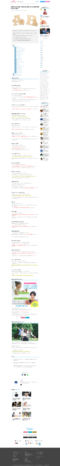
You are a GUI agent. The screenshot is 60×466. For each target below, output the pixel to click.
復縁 (46, 88)
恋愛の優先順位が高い (18, 67)
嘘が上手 (17, 63)
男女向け (23, 10)
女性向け (47, 87)
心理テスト (42, 89)
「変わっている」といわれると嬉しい (20, 50)
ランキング (27, 449)
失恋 (41, 48)
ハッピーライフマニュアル (32, 449)
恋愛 (19, 10)
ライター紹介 (37, 449)
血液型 (26, 10)
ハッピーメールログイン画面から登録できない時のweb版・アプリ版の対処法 (45, 16)
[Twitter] (25, 375)
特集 (41, 63)
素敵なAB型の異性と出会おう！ (17, 73)
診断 (41, 67)
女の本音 (44, 87)
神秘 (41, 65)
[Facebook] (22, 375)
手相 (43, 90)
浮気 (48, 91)
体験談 (47, 84)
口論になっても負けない (18, 59)
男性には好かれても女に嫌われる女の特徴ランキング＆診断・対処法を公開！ (26, 409)
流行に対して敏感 (17, 55)
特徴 (17, 10)
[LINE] (27, 375)
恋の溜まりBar (45, 89)
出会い (41, 15)
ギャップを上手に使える (18, 71)
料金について (14, 455)
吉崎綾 (43, 86)
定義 (41, 52)
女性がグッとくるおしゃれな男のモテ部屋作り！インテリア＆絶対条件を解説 (16, 409)
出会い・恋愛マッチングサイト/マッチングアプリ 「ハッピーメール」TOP (18, 452)
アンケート (42, 41)
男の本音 (44, 93)
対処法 (43, 88)
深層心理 (41, 92)
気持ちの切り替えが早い (18, 69)
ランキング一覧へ (45, 38)
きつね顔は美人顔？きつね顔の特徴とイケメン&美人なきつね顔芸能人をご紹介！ (26, 419)
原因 (41, 86)
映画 (43, 91)
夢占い (46, 86)
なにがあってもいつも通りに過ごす (20, 62)
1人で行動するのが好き (18, 47)
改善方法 (46, 90)
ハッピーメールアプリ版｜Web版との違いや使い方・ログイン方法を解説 (45, 36)
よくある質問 (14, 456)
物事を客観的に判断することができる (20, 51)
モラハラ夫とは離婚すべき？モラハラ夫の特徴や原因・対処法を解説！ (16, 419)
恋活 (41, 90)
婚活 (41, 50)
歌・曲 (46, 91)
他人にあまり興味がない (18, 58)
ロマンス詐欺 (42, 84)
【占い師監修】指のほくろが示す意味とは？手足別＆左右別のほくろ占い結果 (44, 26)
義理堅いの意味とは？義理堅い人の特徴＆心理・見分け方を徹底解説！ (26, 399)
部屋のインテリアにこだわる (19, 54)
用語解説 (41, 93)
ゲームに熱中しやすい (18, 56)
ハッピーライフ (23, 449)
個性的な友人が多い (18, 60)
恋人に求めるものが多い (18, 68)
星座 (41, 91)
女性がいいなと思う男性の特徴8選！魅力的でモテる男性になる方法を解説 (16, 399)
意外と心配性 (17, 64)
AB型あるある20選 (16, 46)
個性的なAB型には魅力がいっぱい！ (18, 75)
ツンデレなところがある (18, 72)
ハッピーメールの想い (15, 454)
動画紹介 (44, 85)
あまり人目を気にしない (18, 52)
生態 (21, 10)
